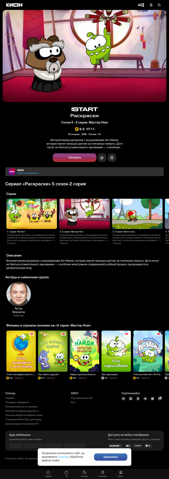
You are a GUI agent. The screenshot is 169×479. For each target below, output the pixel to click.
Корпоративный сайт (82, 398)
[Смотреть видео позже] (112, 157)
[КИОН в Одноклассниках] (139, 399)
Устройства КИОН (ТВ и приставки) (23, 419)
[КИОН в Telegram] (146, 399)
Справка (9, 398)
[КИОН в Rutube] (161, 399)
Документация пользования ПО (21, 423)
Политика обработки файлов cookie (23, 415)
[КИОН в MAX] (132, 399)
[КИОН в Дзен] (153, 399)
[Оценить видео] (102, 157)
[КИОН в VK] (124, 399)
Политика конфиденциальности (21, 411)
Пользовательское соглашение (21, 406)
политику (63, 457)
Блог (73, 402)
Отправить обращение (17, 402)
